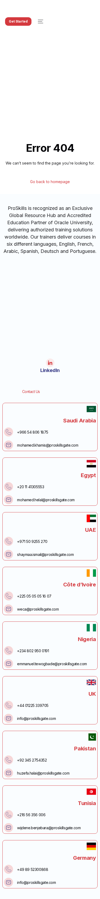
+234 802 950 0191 (33, 651)
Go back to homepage (50, 182)
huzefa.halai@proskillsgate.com (43, 773)
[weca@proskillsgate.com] (8, 608)
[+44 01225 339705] (8, 705)
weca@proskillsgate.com (38, 609)
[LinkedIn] (50, 362)
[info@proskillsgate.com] (8, 718)
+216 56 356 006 (31, 814)
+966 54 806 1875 (32, 432)
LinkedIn (50, 370)
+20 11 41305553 (30, 487)
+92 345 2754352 (32, 760)
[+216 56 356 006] (8, 814)
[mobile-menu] (40, 21)
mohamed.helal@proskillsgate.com (46, 500)
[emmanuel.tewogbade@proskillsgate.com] (8, 663)
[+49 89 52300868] (8, 869)
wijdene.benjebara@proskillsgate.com (49, 827)
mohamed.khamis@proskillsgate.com (47, 445)
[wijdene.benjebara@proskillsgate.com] (8, 827)
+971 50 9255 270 (32, 541)
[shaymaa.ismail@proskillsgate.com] (8, 554)
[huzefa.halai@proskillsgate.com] (8, 772)
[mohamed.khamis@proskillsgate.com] (8, 445)
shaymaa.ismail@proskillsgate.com (45, 554)
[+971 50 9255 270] (8, 541)
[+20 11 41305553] (8, 486)
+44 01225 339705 (33, 705)
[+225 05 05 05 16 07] (8, 595)
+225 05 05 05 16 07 (34, 596)
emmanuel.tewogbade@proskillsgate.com (52, 664)
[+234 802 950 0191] (8, 650)
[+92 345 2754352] (8, 759)
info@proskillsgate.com (36, 718)
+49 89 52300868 (32, 869)
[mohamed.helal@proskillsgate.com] (8, 499)
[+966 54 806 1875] (8, 431)
